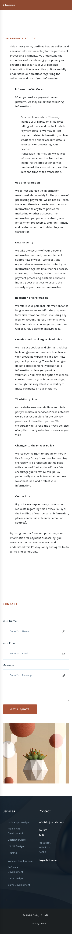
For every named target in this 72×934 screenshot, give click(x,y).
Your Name (10, 621)
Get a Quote (20, 709)
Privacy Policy (38, 923)
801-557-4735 (43, 832)
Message (8, 665)
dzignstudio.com (48, 860)
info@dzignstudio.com (51, 822)
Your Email (9, 643)
